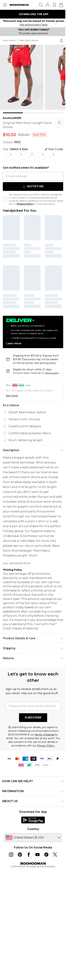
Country (31, 850)
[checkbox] (5, 202)
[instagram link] (10, 876)
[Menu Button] (5, 5)
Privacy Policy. (46, 767)
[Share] (59, 44)
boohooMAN (12, 119)
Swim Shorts (9, 44)
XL (50, 158)
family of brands (43, 756)
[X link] (54, 876)
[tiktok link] (45, 876)
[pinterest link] (18, 876)
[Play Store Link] (32, 841)
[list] (31, 14)
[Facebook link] (27, 876)
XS (7, 158)
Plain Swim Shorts (28, 44)
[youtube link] (36, 876)
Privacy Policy (32, 205)
